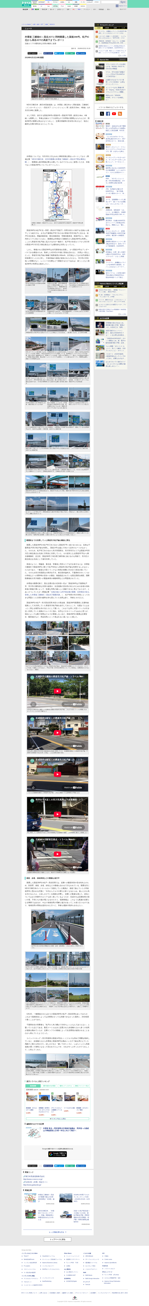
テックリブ (86, 1282)
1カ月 (123, 28)
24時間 (107, 28)
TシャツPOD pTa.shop (111, 1274)
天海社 (106, 1256)
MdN (84, 1272)
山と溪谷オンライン (72, 1272)
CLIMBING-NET (71, 1275)
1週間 (115, 28)
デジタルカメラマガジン (31, 1278)
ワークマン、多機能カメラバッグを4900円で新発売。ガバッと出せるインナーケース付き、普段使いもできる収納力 (113, 33)
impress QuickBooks (110, 1262)
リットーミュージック (72, 1256)
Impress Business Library (49, 1262)
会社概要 (93, 1293)
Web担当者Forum (29, 1259)
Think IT (26, 1256)
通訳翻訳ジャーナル (91, 1262)
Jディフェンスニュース (92, 1259)
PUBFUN (105, 1266)
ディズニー (87, 9)
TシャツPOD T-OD (72, 1262)
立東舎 (68, 1266)
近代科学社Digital (71, 1281)
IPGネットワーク (107, 1272)
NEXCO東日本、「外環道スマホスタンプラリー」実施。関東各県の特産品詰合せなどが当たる (46, 1215)
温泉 (68, 9)
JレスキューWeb (90, 1266)
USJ (94, 9)
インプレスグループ (104, 1293)
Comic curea (108, 1259)
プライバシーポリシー (81, 1293)
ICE (103, 1253)
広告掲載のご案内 (55, 1293)
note (71, 53)
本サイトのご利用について (29, 1293)
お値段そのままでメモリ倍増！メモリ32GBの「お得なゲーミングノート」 (115, 82)
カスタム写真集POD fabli (112, 1278)
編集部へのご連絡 (67, 1293)
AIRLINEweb (89, 1256)
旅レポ (52, 9)
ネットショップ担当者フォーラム (52, 1259)
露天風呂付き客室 (49, 1086)
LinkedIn (82, 53)
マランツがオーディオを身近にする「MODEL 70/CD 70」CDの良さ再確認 (116, 66)
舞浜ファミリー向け (82, 1086)
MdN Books (88, 1275)
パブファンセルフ (109, 1268)
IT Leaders (27, 1266)
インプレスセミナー (48, 1266)
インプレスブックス (48, 1278)
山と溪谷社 (67, 1269)
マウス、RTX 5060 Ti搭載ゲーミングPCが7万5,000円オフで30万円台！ (115, 74)
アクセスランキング (107, 25)
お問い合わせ (43, 1293)
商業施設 (101, 9)
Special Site (104, 60)
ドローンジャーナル (30, 1269)
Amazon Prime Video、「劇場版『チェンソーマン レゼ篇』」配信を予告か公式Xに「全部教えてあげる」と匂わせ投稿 (112, 291)
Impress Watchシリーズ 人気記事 (111, 283)
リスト (40, 53)
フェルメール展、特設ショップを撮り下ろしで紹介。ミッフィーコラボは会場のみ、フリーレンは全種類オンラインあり (112, 52)
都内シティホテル (66, 1086)
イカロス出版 (87, 1253)
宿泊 (108, 9)
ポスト (34, 53)
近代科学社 (67, 1278)
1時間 (98, 28)
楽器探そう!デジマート (73, 1259)
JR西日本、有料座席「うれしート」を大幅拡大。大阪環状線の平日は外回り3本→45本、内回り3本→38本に (112, 43)
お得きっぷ (60, 9)
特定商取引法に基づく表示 (120, 1293)
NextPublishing (46, 1281)
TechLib (87, 1284)
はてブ (61, 53)
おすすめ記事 (104, 318)
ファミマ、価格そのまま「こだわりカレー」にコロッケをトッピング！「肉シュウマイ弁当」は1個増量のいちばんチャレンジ (112, 301)
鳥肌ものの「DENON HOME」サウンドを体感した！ (115, 97)
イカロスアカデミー (91, 1269)
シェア (50, 53)
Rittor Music (68, 1253)
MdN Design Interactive (92, 1278)
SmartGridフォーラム (48, 1256)
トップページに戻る (57, 1239)
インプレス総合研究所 (30, 1262)
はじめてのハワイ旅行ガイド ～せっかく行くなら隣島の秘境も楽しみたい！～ (116, 364)
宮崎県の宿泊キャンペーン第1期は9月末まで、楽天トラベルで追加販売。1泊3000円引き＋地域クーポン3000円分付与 (112, 47)
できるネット (28, 1282)
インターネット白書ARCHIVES (33, 1285)
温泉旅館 (33, 1086)
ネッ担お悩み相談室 (30, 1272)
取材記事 (44, 9)
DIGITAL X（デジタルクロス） (51, 1269)
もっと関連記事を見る (56, 1232)
